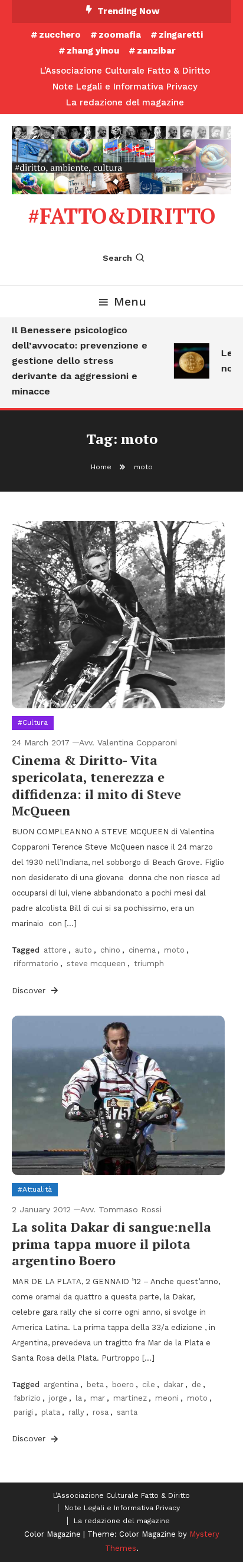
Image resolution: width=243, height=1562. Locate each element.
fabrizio (27, 1398)
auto (83, 950)
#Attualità (35, 1189)
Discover (30, 990)
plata (50, 1412)
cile (148, 1384)
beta (95, 1384)
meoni (167, 1398)
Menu (130, 301)
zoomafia (119, 34)
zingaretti (181, 34)
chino (110, 950)
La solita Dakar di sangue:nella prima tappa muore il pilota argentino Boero (111, 1243)
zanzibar (156, 50)
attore (55, 950)
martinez (130, 1398)
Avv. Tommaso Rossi (121, 1209)
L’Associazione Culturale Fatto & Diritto (125, 70)
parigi (23, 1412)
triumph (149, 963)
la (78, 1398)
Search (117, 258)
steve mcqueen (96, 963)
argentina (61, 1384)
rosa (101, 1412)
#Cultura (33, 722)
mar (97, 1398)
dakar (173, 1384)
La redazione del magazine (125, 102)
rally (76, 1412)
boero (123, 1384)
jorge (58, 1398)
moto (174, 950)
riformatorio (36, 963)
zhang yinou (93, 50)
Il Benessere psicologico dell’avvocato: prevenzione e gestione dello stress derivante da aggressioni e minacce (77, 360)
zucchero (60, 34)
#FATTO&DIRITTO (121, 216)
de (196, 1384)
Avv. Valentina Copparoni (128, 742)
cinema (142, 950)
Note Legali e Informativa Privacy (125, 86)
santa (127, 1412)
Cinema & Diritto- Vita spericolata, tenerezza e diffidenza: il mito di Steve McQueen (96, 785)
